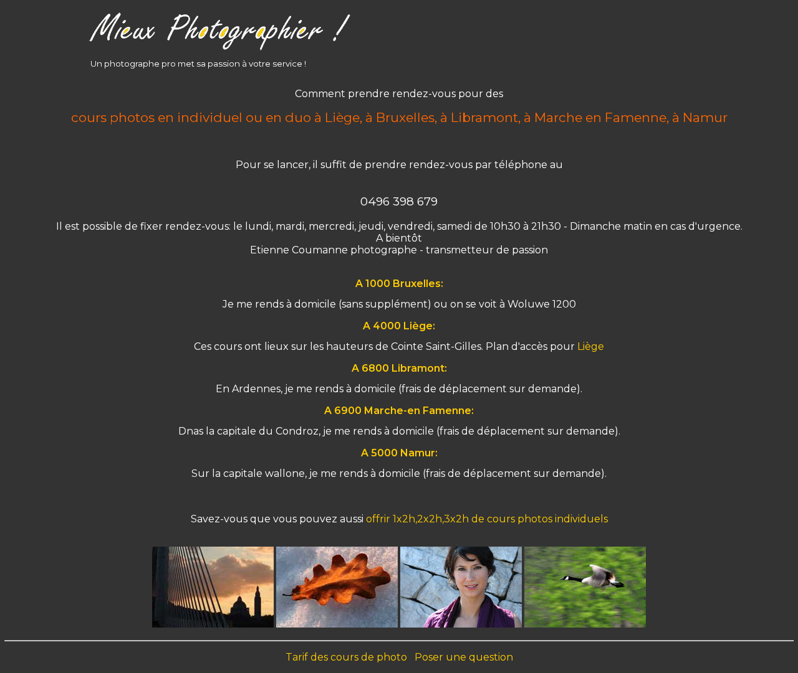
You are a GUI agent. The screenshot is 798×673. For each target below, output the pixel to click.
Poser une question (464, 657)
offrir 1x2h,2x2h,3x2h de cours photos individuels (487, 519)
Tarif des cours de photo (346, 657)
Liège (590, 346)
